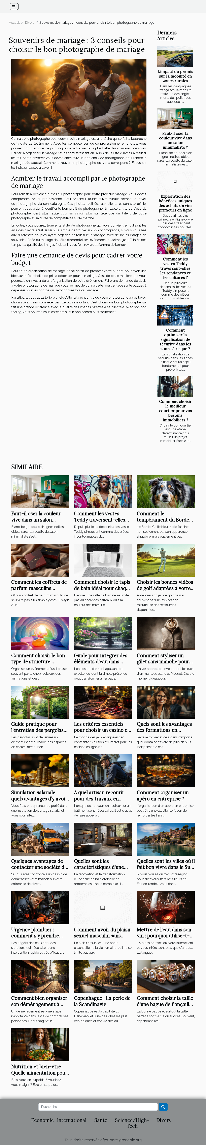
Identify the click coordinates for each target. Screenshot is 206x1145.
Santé (100, 1120)
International (71, 1120)
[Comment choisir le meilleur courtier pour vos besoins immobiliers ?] (175, 386)
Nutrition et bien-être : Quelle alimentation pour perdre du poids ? (39, 1072)
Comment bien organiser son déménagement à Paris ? (39, 1004)
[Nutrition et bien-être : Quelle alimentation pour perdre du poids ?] (40, 1044)
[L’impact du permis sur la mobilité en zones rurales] (175, 56)
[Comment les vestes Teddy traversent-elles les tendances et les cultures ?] (175, 244)
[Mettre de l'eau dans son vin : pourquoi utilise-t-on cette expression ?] (166, 907)
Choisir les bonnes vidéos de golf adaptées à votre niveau (165, 588)
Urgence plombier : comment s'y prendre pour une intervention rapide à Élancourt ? (35, 939)
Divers (29, 22)
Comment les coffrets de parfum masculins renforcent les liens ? (39, 588)
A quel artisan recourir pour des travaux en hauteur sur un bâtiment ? (101, 801)
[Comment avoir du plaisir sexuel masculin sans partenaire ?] (103, 907)
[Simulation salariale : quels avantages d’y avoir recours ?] (40, 770)
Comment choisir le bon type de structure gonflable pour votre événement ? (38, 664)
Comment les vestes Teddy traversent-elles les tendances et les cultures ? (175, 268)
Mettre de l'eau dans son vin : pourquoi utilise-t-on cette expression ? (164, 936)
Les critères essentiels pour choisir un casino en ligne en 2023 (102, 730)
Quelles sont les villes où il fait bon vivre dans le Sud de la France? (166, 867)
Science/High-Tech (132, 1123)
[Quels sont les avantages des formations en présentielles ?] (166, 702)
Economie (42, 1120)
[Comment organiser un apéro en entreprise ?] (166, 770)
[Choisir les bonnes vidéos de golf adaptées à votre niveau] (166, 560)
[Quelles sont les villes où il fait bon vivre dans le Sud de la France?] (166, 839)
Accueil (14, 22)
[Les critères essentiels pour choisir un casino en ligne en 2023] (103, 702)
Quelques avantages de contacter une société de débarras (39, 867)
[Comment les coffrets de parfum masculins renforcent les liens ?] (40, 560)
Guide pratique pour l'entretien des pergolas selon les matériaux (37, 730)
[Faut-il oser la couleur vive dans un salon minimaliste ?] (175, 118)
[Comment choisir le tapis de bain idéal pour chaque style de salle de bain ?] (103, 560)
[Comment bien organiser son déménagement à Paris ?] (40, 976)
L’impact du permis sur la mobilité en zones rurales (175, 76)
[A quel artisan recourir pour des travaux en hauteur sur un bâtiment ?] (103, 770)
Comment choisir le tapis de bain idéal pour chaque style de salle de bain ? (102, 588)
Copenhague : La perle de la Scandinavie (102, 1001)
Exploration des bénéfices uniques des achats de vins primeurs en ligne (175, 203)
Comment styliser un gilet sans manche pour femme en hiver (163, 661)
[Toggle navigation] (14, 6)
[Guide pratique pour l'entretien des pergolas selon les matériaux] (40, 702)
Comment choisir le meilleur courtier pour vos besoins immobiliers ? (175, 410)
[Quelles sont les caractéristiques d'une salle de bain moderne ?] (103, 839)
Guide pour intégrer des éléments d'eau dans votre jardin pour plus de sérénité (101, 664)
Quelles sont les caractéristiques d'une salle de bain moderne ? (100, 867)
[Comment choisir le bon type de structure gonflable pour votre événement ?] (40, 633)
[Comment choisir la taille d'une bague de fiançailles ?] (166, 976)
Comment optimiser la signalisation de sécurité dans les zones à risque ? (175, 339)
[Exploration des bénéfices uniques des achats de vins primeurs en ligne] (175, 181)
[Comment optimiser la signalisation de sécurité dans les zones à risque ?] (175, 315)
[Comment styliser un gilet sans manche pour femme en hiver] (166, 633)
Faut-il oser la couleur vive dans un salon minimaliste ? (175, 140)
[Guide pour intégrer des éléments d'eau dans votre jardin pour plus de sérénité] (103, 633)
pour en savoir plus (76, 213)
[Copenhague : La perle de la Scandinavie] (103, 976)
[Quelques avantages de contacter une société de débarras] (40, 839)
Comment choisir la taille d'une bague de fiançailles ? (165, 1004)
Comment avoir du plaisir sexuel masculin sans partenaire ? (102, 936)
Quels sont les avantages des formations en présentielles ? (164, 730)
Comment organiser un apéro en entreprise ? (163, 795)
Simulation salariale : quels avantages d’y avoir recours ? (39, 798)
